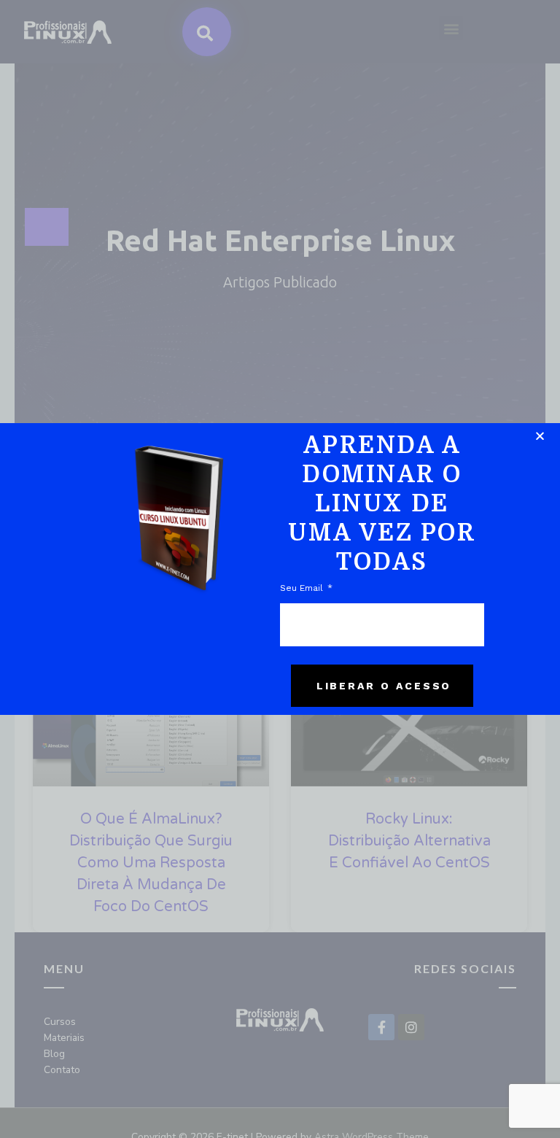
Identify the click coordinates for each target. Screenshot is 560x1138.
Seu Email (303, 588)
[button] (539, 435)
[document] (280, 569)
